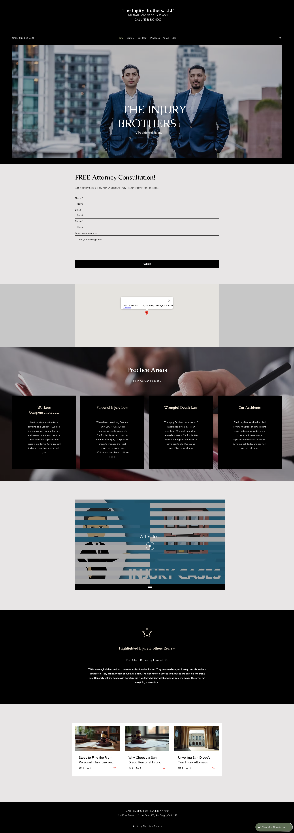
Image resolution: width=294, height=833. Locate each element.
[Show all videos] (150, 587)
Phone (78, 221)
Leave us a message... (86, 233)
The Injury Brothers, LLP (148, 10)
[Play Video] (150, 546)
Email (78, 210)
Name (78, 198)
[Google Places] (280, 37)
